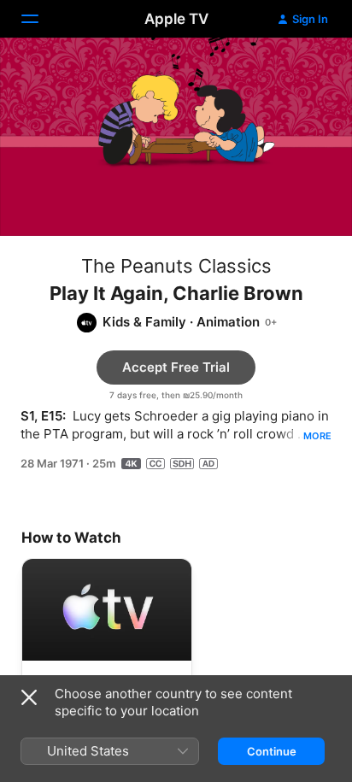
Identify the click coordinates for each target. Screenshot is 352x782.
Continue (271, 751)
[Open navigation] (40, 19)
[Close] (29, 697)
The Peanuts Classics (176, 266)
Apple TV (176, 18)
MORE (317, 436)
